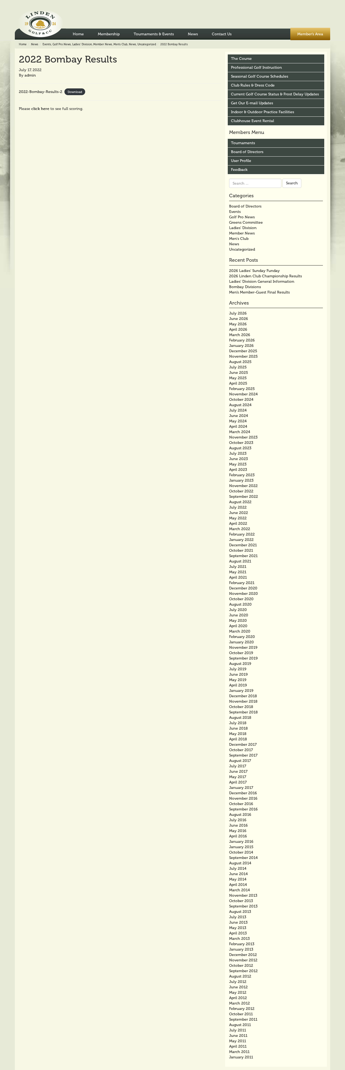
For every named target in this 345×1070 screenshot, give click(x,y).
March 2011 (239, 1052)
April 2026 (238, 329)
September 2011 (243, 1019)
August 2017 (240, 760)
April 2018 (238, 739)
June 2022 (238, 512)
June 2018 (238, 728)
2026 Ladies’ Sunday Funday (254, 270)
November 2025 (243, 356)
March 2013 (239, 938)
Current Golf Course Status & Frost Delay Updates (275, 94)
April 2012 (238, 998)
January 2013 (241, 949)
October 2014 (241, 852)
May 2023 (238, 464)
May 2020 (238, 620)
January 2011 (241, 1057)
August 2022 (240, 502)
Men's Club (120, 44)
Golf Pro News (62, 44)
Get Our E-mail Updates (252, 103)
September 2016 (243, 809)
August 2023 (240, 448)
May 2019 (237, 680)
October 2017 (241, 750)
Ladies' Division (82, 44)
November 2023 (243, 437)
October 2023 (241, 442)
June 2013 (238, 922)
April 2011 (238, 1046)
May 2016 (237, 831)
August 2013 (240, 911)
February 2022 (242, 534)
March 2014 (239, 890)
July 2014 (237, 868)
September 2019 (243, 658)
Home (78, 34)
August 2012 (240, 976)
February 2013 (241, 944)
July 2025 (238, 367)
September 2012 (243, 971)
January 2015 (241, 847)
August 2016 (240, 814)
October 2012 (241, 965)
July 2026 (238, 313)
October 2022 (241, 491)
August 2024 (240, 405)
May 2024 (238, 421)
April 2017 (238, 782)
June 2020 (238, 615)
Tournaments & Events (154, 34)
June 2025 (238, 372)
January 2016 (241, 841)
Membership (109, 34)
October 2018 (241, 707)
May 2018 (237, 733)
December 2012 (243, 954)
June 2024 (238, 415)
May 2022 (238, 518)
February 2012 (241, 1008)
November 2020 (243, 593)
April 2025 (238, 383)
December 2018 (243, 696)
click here (40, 108)
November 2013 (243, 895)
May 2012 (237, 992)
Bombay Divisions (245, 287)
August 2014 (240, 863)
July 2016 (237, 820)
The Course (241, 58)
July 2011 (237, 1030)
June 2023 (238, 459)
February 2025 (242, 388)
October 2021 (241, 550)
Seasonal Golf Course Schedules (259, 76)
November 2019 (243, 647)
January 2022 (241, 539)
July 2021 (237, 566)
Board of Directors (247, 152)
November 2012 (243, 960)
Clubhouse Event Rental (252, 121)
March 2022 (239, 529)
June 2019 (238, 674)
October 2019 (241, 653)
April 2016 (238, 836)
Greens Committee (246, 222)
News (193, 34)
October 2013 (241, 901)
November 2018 (243, 701)
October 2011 (241, 1014)
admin (30, 75)
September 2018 (243, 712)
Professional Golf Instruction (256, 67)
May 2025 (238, 378)
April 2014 (238, 884)
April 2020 (238, 626)
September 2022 (243, 496)
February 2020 (242, 636)
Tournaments (243, 143)
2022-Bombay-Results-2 (40, 91)
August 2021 (240, 561)
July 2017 (237, 766)
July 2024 (238, 410)
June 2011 (238, 1035)
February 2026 (242, 340)
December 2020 (243, 588)
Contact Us (222, 34)
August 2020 (240, 604)
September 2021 (243, 556)
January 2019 (241, 690)
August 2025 (240, 362)
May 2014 (237, 879)
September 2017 (243, 755)
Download (75, 92)
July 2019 (237, 669)
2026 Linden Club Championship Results (265, 276)
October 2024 (241, 399)
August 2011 (240, 1025)
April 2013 (238, 933)
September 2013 (243, 906)
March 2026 (239, 335)
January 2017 (241, 787)
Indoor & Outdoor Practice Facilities (262, 112)
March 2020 (239, 631)
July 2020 (238, 610)
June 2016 (238, 825)
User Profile (241, 160)
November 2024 (243, 394)
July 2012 (237, 981)
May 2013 (237, 928)
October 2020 (241, 599)
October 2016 (241, 804)
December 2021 (243, 545)
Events (47, 44)
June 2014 (238, 874)
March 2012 (239, 1003)
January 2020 (241, 642)
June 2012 (238, 987)
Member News (102, 44)
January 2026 (241, 345)
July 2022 (238, 507)
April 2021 (238, 577)
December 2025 (243, 351)
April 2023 (238, 469)
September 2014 (243, 857)
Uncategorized (146, 44)
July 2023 (238, 453)
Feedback (239, 169)
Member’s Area (310, 34)
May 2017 (237, 777)
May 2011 (237, 1041)
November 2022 (243, 486)
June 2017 (238, 771)
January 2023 (241, 480)
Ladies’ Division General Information (261, 281)
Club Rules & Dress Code (253, 85)
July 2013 (237, 917)
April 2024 (238, 426)
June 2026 (238, 318)
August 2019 (240, 663)
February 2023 (242, 475)
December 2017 (243, 744)
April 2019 (238, 685)
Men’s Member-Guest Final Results (259, 292)
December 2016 (243, 793)
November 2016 (243, 798)
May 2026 (238, 324)
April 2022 (238, 523)
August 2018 (240, 717)
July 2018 (237, 723)
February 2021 (241, 583)
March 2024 (239, 432)
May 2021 (237, 572)
